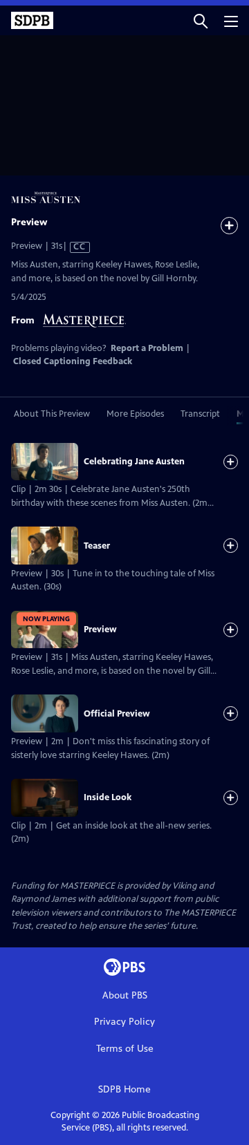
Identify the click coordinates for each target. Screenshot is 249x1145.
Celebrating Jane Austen (134, 461)
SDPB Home (124, 1089)
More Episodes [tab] (135, 413)
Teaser (97, 545)
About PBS (124, 995)
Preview (100, 629)
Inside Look (107, 797)
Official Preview (117, 713)
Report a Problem (147, 348)
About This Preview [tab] (52, 413)
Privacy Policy (124, 1022)
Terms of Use (125, 1048)
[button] (200, 20)
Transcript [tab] (200, 413)
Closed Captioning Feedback (72, 361)
